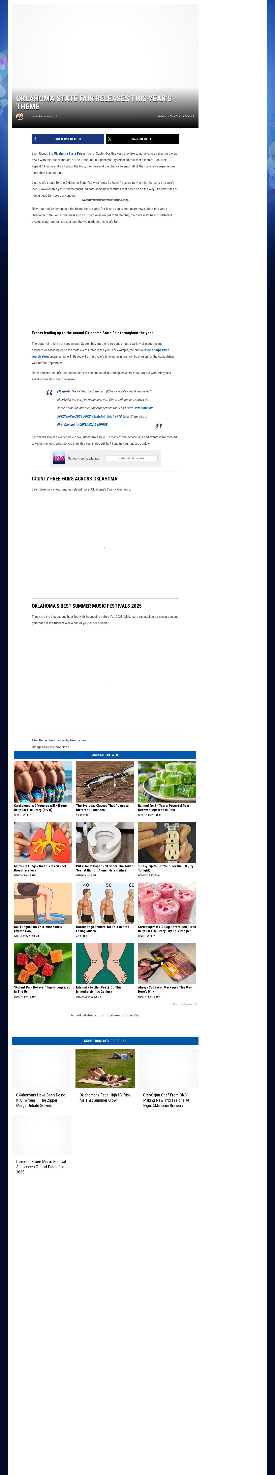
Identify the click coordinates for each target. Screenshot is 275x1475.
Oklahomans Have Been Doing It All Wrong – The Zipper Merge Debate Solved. (40, 1100)
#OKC (87, 416)
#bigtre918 (114, 416)
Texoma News (79, 740)
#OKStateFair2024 (69, 416)
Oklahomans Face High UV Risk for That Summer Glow (105, 1098)
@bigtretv (63, 391)
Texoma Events (58, 740)
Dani (27, 116)
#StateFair (98, 416)
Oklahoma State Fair (67, 153)
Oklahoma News (58, 747)
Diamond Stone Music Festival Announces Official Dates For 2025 (41, 1166)
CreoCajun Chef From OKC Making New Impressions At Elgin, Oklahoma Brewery (166, 1100)
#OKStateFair (144, 408)
